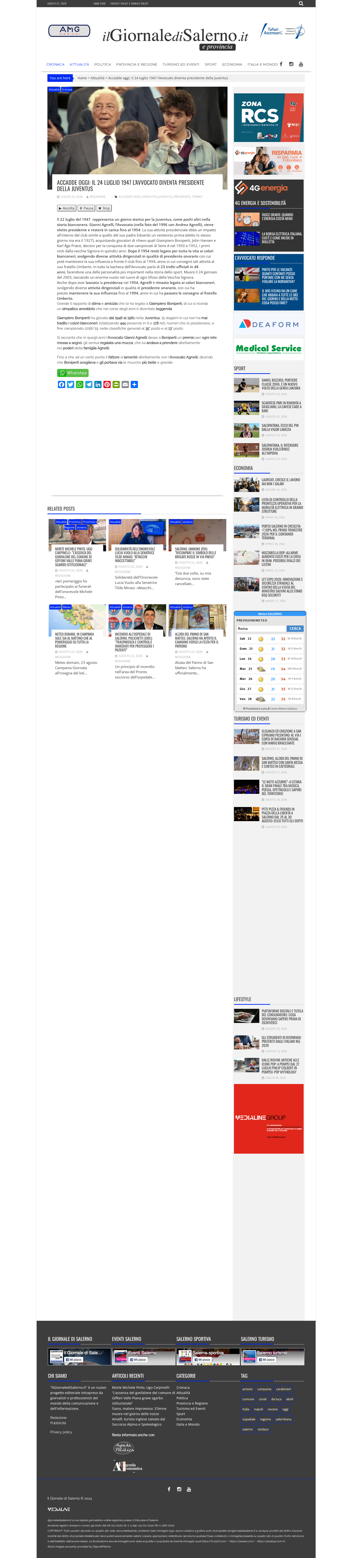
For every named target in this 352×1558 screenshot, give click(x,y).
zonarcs (81, 527)
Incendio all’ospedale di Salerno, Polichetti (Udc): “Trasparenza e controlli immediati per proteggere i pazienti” (134, 641)
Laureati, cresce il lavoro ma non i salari (281, 481)
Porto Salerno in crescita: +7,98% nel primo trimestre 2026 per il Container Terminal (282, 532)
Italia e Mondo (263, 64)
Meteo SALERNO (270, 614)
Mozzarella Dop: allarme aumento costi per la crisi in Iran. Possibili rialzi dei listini (281, 558)
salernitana (283, 1419)
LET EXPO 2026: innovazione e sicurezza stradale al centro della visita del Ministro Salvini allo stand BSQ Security (282, 587)
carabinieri (283, 1389)
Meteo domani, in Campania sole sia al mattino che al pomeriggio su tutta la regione (74, 640)
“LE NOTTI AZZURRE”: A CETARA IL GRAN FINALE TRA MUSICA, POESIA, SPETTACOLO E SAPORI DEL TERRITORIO (281, 787)
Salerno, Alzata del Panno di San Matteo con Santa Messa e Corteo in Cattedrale (282, 762)
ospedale (248, 1419)
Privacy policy (61, 1432)
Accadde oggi (129, 197)
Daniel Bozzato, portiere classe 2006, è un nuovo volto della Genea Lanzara (281, 383)
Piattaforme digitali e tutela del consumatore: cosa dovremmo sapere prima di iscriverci (282, 1016)
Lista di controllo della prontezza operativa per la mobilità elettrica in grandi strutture (282, 505)
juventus (165, 197)
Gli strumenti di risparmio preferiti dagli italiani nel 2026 (281, 1041)
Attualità (79, 64)
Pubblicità (58, 1423)
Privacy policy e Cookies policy (129, 3)
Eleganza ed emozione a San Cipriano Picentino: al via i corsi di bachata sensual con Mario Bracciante (281, 736)
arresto (247, 1389)
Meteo (67, 607)
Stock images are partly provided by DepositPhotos (79, 1546)
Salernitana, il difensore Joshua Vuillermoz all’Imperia (280, 449)
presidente (182, 197)
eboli (289, 1399)
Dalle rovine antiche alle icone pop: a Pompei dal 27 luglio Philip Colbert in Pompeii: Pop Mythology (280, 1065)
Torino (197, 197)
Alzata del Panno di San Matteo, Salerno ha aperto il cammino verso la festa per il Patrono (197, 640)
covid (263, 1399)
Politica (102, 64)
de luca (276, 1399)
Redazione (98, 197)
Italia (245, 1409)
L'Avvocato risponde (255, 257)
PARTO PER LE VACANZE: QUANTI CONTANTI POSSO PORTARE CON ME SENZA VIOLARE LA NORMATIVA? (278, 275)
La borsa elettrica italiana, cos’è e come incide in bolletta (282, 237)
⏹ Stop (104, 208)
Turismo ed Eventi (181, 64)
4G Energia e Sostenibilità (260, 202)
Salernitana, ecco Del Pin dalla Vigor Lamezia (280, 427)
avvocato (149, 197)
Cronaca (55, 64)
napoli (258, 1409)
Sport (211, 64)
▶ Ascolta (66, 208)
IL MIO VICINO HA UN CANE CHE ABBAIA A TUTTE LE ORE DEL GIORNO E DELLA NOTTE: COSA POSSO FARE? (280, 296)
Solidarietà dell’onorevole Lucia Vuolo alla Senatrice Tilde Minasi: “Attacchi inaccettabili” (135, 554)
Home (82, 78)
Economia (232, 64)
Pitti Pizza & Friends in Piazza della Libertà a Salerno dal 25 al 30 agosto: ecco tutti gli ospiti (282, 815)
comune (248, 1399)
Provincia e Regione (136, 64)
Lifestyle (242, 999)
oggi (285, 1409)
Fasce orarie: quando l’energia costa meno (277, 216)
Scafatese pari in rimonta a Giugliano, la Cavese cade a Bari (281, 406)
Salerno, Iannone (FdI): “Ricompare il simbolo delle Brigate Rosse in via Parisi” (195, 552)
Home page (100, 3)
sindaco (263, 1429)
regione (265, 1419)
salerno (247, 1429)
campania (264, 1389)
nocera (273, 1409)
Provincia (75, 522)
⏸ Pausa (86, 208)
